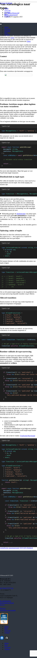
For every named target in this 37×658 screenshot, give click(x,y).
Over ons (7, 10)
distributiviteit (21, 214)
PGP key (3, 608)
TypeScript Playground (27, 436)
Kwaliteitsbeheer (5, 601)
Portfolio (7, 12)
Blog (6, 14)
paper (12, 38)
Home (7, 8)
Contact (7, 16)
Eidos (29, 41)
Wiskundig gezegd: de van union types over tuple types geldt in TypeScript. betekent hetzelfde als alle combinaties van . (18, 217)
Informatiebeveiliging (7, 603)
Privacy (2, 605)
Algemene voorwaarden (8, 610)
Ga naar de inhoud (6, 3)
